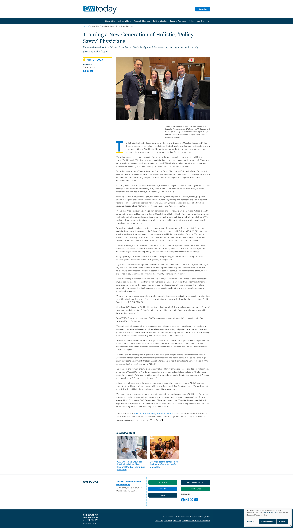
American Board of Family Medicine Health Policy (155, 413)
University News (124, 21)
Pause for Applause (178, 21)
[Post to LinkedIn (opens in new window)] (91, 71)
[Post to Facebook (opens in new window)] (84, 71)
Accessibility (168, 520)
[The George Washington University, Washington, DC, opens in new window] (90, 518)
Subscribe (203, 9)
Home (85, 26)
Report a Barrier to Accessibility (199, 520)
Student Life (110, 21)
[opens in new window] (183, 501)
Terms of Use (177, 520)
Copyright (185, 520)
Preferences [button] (251, 521)
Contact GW (159, 520)
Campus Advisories (168, 517)
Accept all (282, 521)
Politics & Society (160, 21)
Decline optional (267, 521)
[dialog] (268, 517)
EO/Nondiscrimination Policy (184, 517)
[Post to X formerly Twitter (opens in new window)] (88, 71)
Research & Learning (142, 21)
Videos (191, 21)
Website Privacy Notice (202, 517)
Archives (200, 21)
